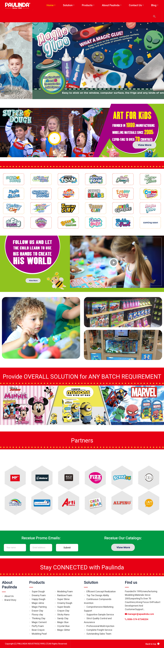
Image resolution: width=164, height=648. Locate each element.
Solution (91, 582)
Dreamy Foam (39, 595)
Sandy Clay (62, 618)
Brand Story (10, 600)
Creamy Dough (64, 603)
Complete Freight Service (99, 630)
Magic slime (38, 603)
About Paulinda (9, 584)
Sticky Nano (63, 614)
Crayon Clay (63, 610)
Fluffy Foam (38, 626)
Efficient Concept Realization (101, 591)
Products (37, 582)
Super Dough (38, 591)
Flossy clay (37, 614)
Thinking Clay (38, 618)
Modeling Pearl (39, 633)
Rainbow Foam (64, 595)
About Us (9, 596)
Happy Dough (38, 599)
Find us (131, 582)
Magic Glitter (63, 630)
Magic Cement (39, 622)
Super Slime (63, 599)
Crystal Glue (63, 626)
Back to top (151, 644)
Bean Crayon (38, 630)
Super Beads (63, 606)
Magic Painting (39, 606)
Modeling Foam (65, 591)
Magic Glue (63, 622)
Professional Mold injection (100, 626)
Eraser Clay (37, 610)
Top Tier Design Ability (97, 595)
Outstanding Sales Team (98, 633)
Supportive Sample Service (100, 614)
